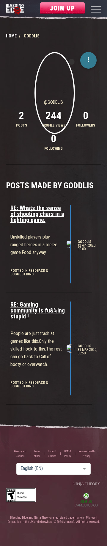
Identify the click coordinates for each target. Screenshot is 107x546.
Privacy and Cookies (20, 453)
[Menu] (96, 10)
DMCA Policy (67, 453)
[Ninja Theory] (86, 484)
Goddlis (84, 242)
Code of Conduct (52, 453)
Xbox (86, 500)
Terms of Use (37, 453)
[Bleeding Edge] (15, 10)
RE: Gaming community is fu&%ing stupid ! (37, 310)
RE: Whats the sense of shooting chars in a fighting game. (37, 213)
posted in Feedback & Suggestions (29, 272)
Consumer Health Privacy (86, 453)
